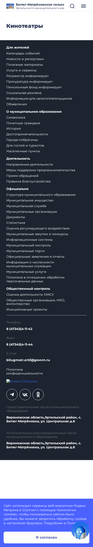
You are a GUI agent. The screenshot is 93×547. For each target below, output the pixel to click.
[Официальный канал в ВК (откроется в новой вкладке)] (25, 394)
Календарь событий (23, 53)
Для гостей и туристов (25, 145)
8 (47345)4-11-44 (19, 344)
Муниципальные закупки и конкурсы (37, 234)
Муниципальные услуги (26, 272)
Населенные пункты (23, 151)
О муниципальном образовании (34, 112)
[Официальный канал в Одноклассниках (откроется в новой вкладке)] (38, 394)
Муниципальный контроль (28, 245)
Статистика (15, 223)
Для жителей (17, 47)
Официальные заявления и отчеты (35, 257)
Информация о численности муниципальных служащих (30, 264)
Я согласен (46, 537)
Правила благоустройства (28, 181)
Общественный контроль (28, 289)
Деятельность (18, 159)
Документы (15, 217)
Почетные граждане (23, 123)
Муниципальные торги (25, 251)
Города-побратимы (22, 140)
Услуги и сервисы (21, 70)
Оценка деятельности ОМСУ (30, 294)
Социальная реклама (24, 93)
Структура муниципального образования (40, 195)
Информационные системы (29, 240)
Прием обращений (22, 176)
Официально (17, 189)
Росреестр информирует (27, 76)
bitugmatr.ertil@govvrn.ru (28, 360)
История (13, 128)
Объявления (16, 104)
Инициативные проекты (26, 309)
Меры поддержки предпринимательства (40, 170)
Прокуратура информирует (29, 81)
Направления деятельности (29, 164)
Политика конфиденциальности (24, 371)
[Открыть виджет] (80, 530)
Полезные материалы (24, 65)
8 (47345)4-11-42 (19, 329)
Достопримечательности (27, 134)
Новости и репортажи (25, 59)
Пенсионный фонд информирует (34, 87)
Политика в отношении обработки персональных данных (35, 279)
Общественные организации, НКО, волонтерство (35, 302)
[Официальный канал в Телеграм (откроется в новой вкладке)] (12, 394)
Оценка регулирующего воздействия (38, 228)
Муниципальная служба (26, 206)
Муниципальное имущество (29, 200)
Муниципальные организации (31, 212)
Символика (15, 117)
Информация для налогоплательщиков (39, 98)
